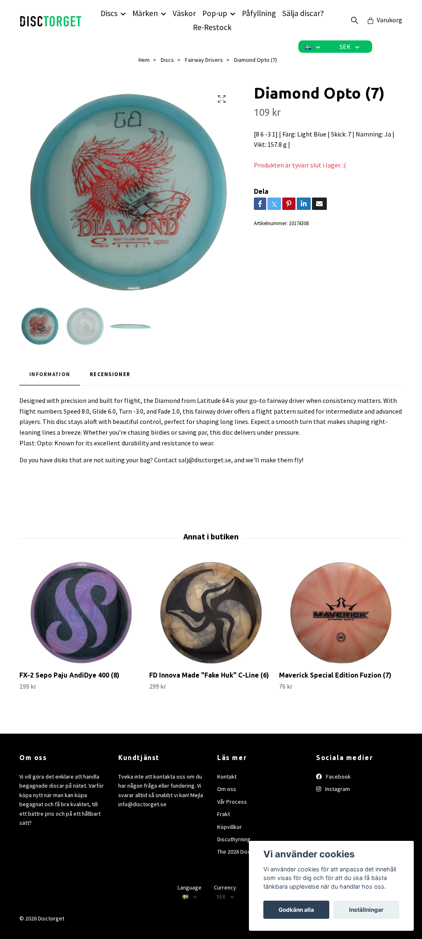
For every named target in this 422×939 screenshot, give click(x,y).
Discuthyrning (234, 839)
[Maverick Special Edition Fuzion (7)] (341, 612)
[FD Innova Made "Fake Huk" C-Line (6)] (211, 612)
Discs (109, 13)
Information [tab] (49, 374)
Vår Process (232, 801)
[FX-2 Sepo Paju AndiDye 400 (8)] (81, 612)
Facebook (338, 776)
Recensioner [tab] (110, 374)
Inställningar (366, 909)
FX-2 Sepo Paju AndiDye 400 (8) (69, 675)
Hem (144, 60)
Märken (145, 13)
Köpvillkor (229, 827)
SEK (346, 46)
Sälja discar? (303, 13)
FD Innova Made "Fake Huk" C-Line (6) (209, 675)
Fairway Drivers (204, 60)
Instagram (337, 789)
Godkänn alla (296, 909)
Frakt (223, 814)
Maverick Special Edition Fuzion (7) (335, 675)
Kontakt (227, 776)
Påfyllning (259, 13)
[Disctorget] (51, 20)
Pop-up (214, 13)
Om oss (226, 789)
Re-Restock (212, 27)
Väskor (184, 13)
